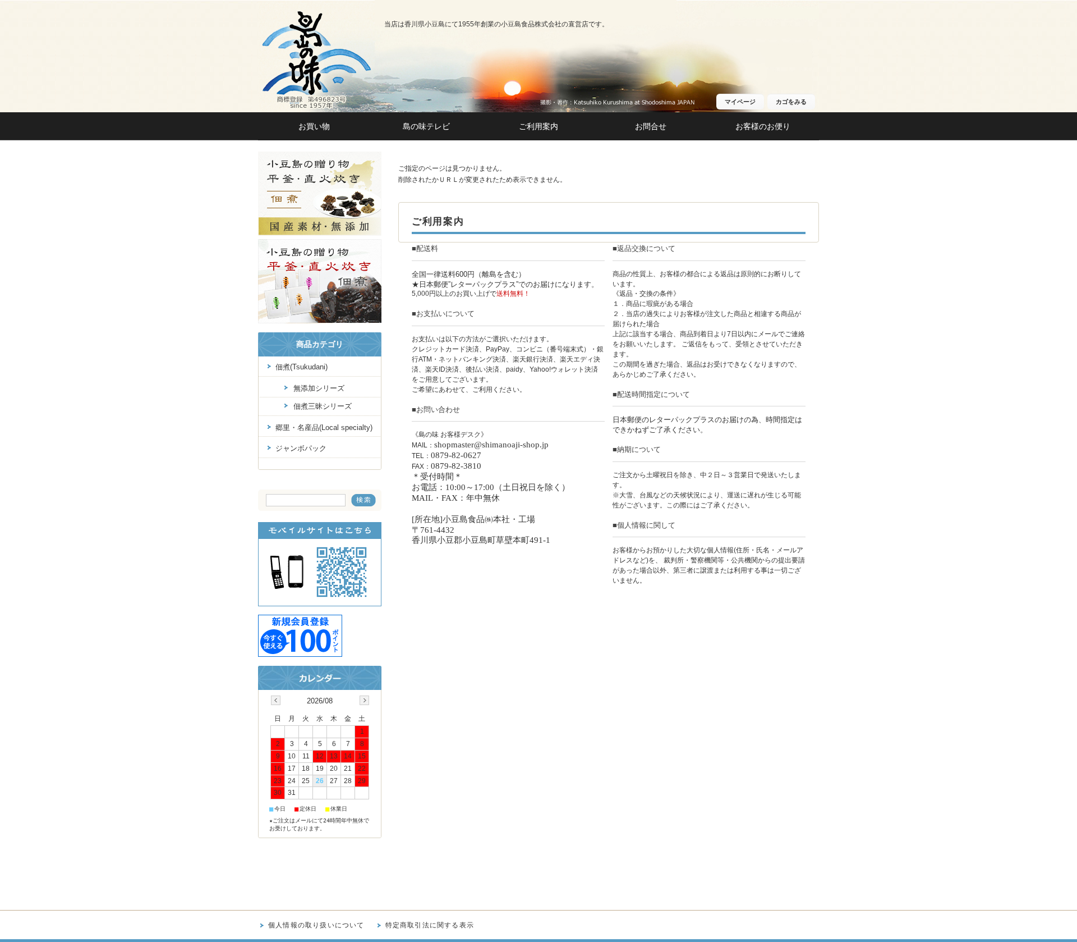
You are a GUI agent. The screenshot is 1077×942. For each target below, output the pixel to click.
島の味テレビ (426, 126)
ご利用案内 (538, 126)
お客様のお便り (762, 126)
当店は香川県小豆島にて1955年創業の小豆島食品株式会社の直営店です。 (496, 24)
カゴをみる (791, 101)
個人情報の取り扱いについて (316, 925)
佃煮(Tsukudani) (301, 367)
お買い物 (314, 126)
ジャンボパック (300, 448)
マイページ (740, 101)
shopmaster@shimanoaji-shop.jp (491, 444)
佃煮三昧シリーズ (322, 406)
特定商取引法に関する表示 (429, 925)
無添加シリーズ (318, 388)
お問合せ (650, 126)
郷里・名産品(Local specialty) (323, 427)
